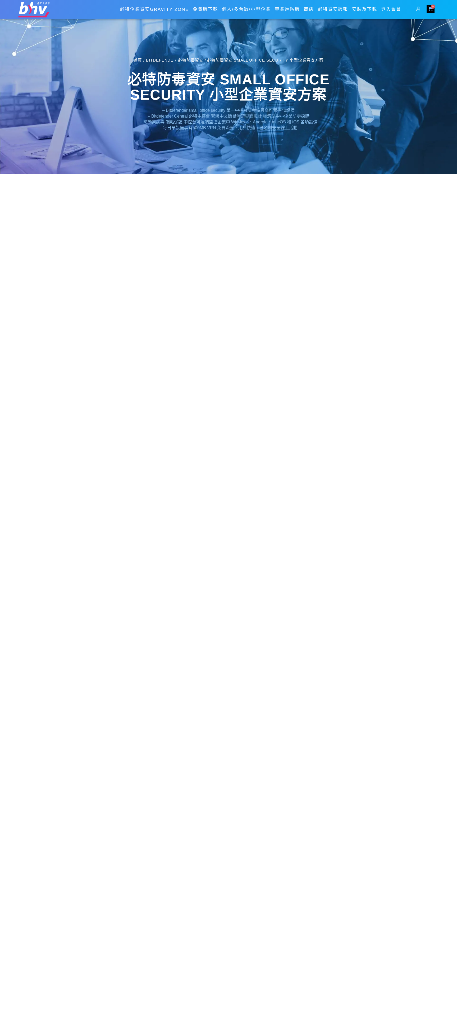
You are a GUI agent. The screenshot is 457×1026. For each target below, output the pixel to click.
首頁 (138, 60)
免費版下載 (205, 9)
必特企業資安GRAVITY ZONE (154, 9)
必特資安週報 (333, 9)
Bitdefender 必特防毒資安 (174, 60)
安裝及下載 (364, 9)
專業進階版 (287, 9)
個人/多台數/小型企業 (246, 9)
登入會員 (391, 9)
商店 (309, 9)
